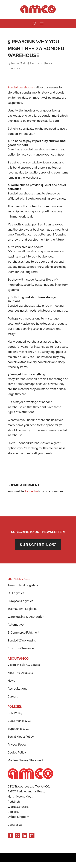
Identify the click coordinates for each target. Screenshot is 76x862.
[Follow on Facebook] (10, 835)
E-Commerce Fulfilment (23, 632)
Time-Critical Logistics (23, 585)
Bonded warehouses (21, 87)
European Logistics (20, 601)
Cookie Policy (17, 752)
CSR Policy (15, 713)
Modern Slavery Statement (25, 760)
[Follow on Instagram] (31, 835)
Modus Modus (19, 63)
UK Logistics (16, 593)
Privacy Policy (17, 744)
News (48, 63)
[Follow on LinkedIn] (24, 835)
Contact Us (15, 824)
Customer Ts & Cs (19, 721)
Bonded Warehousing (22, 640)
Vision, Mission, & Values (24, 664)
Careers (13, 696)
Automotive (16, 624)
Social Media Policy (21, 736)
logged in (31, 491)
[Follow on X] (17, 835)
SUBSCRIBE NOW (38, 545)
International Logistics (22, 608)
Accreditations (17, 688)
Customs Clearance (21, 648)
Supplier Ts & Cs (18, 728)
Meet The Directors (20, 672)
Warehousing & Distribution (26, 616)
